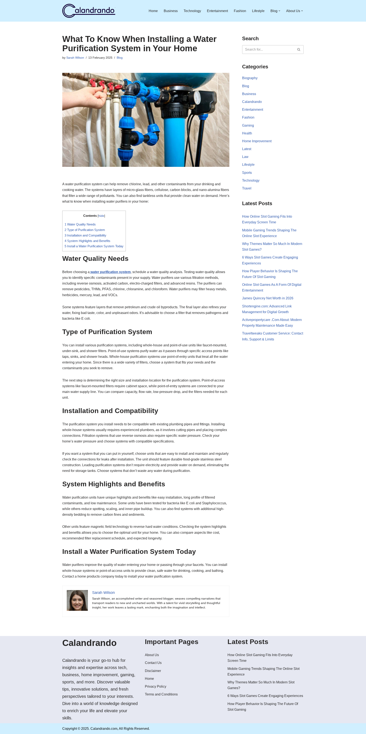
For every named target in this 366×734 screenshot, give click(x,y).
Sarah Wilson (75, 57)
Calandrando (252, 102)
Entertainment (217, 11)
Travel (246, 188)
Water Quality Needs (80, 224)
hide (101, 215)
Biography (250, 78)
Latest (246, 149)
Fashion (240, 11)
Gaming (248, 125)
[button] (279, 11)
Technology (192, 11)
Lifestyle (258, 11)
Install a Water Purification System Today (94, 246)
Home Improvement (257, 141)
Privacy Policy (155, 686)
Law (245, 157)
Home (153, 11)
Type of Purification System (85, 230)
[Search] (299, 49)
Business (171, 11)
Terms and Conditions (161, 694)
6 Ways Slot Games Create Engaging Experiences (265, 696)
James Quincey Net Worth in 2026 (267, 298)
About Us (152, 655)
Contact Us (153, 663)
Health (247, 133)
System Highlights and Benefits (87, 241)
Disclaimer (153, 671)
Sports (247, 172)
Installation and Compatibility (85, 235)
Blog (120, 57)
